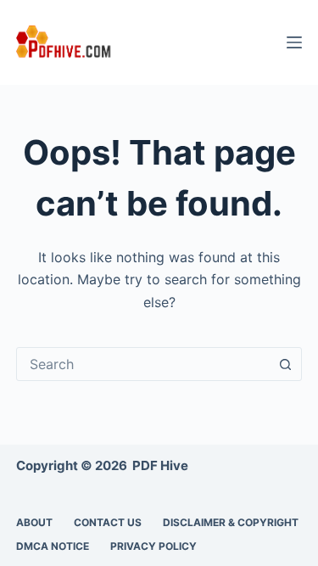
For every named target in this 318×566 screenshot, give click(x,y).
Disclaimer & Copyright (230, 522)
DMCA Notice (52, 546)
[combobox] (143, 364)
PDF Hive (160, 465)
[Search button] (285, 364)
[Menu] (294, 42)
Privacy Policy (153, 546)
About (34, 522)
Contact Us (108, 522)
